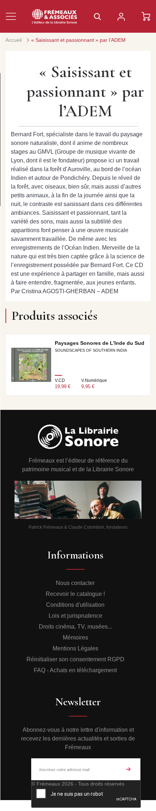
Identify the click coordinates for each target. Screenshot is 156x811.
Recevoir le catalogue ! (75, 594)
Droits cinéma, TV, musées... (75, 627)
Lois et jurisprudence (75, 616)
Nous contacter (75, 583)
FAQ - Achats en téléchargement (75, 670)
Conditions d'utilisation (75, 605)
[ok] (128, 769)
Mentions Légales (75, 648)
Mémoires (75, 637)
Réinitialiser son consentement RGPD (75, 659)
